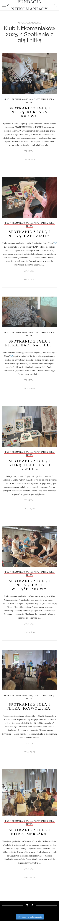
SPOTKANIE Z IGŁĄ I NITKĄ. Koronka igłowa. (29, 112)
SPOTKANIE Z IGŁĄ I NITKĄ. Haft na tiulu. (29, 343)
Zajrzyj (29, 151)
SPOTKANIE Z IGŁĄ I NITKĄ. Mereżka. (29, 832)
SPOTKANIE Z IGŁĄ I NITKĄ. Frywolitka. (29, 706)
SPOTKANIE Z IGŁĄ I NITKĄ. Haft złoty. (29, 234)
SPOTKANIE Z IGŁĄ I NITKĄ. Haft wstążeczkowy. (29, 585)
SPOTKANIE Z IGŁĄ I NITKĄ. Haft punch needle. (29, 465)
